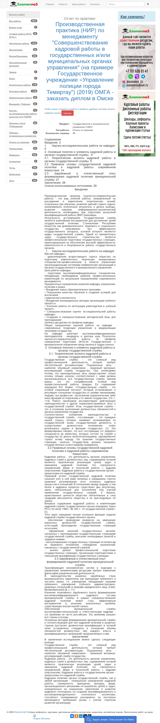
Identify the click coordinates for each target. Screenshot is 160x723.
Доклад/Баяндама (22, 56)
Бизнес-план (22, 27)
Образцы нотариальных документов (22, 134)
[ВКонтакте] (72, 716)
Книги (22, 78)
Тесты (22, 167)
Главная (50, 4)
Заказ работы (79, 4)
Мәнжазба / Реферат (22, 104)
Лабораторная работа (22, 97)
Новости (63, 4)
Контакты (95, 4)
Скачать (67, 113)
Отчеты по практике (22, 142)
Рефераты (22, 154)
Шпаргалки (22, 174)
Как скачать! (132, 16)
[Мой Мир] (81, 716)
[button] (110, 719)
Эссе (22, 180)
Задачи (22, 72)
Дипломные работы (22, 43)
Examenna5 (20, 711)
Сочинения (22, 161)
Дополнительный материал (22, 64)
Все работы (22, 20)
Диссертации (22, 49)
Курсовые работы (22, 91)
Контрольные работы (22, 84)
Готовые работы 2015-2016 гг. (22, 35)
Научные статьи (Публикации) (22, 124)
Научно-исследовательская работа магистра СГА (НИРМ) (23, 113)
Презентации (22, 148)
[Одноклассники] (76, 716)
